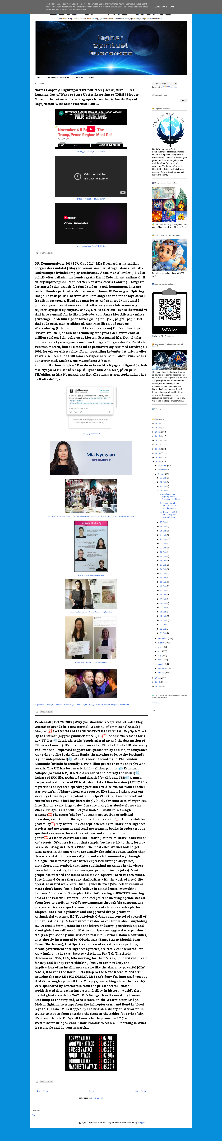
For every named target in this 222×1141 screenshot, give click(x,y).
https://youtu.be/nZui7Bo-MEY (91, 152)
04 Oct (163, 621)
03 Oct (163, 625)
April (160, 660)
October (161, 474)
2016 (157, 678)
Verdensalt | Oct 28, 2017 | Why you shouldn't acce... (168, 514)
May (160, 656)
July (160, 647)
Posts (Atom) (97, 1098)
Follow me (79, 77)
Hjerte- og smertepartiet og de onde (91, 575)
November (162, 470)
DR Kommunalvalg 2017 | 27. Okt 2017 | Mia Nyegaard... (169, 505)
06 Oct (163, 612)
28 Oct (163, 491)
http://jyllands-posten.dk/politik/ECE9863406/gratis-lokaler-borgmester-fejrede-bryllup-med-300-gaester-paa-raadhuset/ (91, 516)
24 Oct (163, 535)
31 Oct (163, 478)
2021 (157, 445)
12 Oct (163, 586)
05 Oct (163, 616)
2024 (157, 432)
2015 (157, 682)
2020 (157, 449)
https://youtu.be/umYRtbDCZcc (91, 246)
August (161, 643)
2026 (157, 423)
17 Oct (163, 565)
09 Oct (163, 599)
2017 (157, 462)
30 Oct (163, 482)
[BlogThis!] (44, 253)
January (161, 673)
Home (91, 1091)
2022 (157, 441)
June (160, 651)
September (163, 639)
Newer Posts (42, 1091)
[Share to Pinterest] (51, 253)
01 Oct (163, 633)
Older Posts (140, 1091)
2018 (157, 458)
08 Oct (163, 603)
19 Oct (163, 557)
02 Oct (163, 629)
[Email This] (41, 253)
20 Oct (163, 552)
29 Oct (163, 486)
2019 (157, 453)
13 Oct (163, 582)
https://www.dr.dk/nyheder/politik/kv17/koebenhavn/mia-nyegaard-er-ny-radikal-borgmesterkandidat (82, 705)
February (162, 669)
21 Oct (163, 548)
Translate (172, 87)
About (91, 77)
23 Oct (163, 539)
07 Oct (163, 608)
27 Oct (163, 522)
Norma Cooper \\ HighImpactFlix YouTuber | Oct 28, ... (170, 496)
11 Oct (163, 591)
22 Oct (163, 544)
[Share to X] (46, 253)
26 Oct (163, 527)
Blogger (141, 1123)
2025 (157, 428)
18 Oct (163, 561)
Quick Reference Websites (58, 77)
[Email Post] (36, 253)
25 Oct (163, 531)
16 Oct (163, 569)
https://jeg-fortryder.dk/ (91, 434)
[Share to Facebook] (49, 253)
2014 (157, 686)
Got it (173, 7)
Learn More (161, 7)
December (162, 466)
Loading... (156, 702)
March (161, 664)
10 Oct (163, 595)
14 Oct (163, 578)
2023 (157, 436)
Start (39, 77)
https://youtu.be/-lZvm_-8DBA (91, 199)
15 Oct (163, 574)
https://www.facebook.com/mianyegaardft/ (91, 662)
